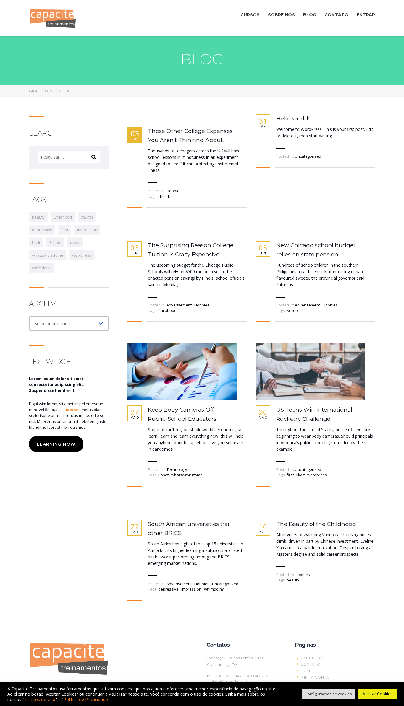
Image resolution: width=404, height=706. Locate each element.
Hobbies (174, 190)
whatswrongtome (187, 474)
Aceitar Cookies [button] (377, 694)
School (293, 310)
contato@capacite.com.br (229, 681)
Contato (336, 14)
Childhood (167, 310)
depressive (169, 589)
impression (191, 589)
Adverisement (179, 305)
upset (163, 474)
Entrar (366, 14)
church (164, 196)
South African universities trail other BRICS (189, 529)
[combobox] (69, 323)
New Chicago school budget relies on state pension (315, 250)
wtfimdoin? (214, 589)
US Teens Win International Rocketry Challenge (314, 414)
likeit (301, 474)
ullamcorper (69, 409)
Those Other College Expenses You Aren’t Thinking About (190, 136)
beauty (293, 580)
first (291, 474)
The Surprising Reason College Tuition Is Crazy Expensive (190, 250)
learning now (56, 444)
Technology (177, 469)
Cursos (250, 14)
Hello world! (293, 118)
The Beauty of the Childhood (316, 524)
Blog (309, 14)
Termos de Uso (39, 699)
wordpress (317, 474)
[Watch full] (182, 371)
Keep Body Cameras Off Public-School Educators (182, 414)
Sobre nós (281, 14)
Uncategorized (308, 156)
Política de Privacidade (86, 699)
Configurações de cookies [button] (328, 694)
